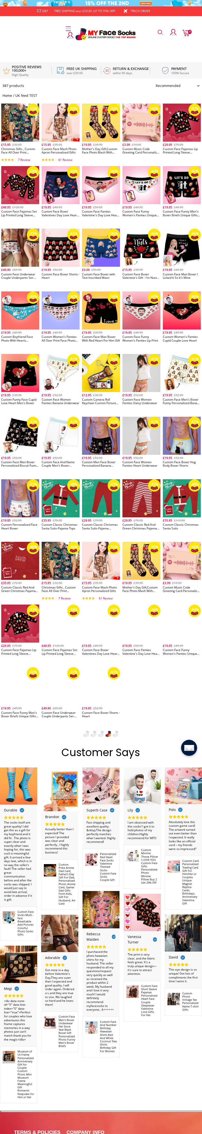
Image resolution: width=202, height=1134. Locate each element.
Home (7, 95)
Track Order (140, 11)
